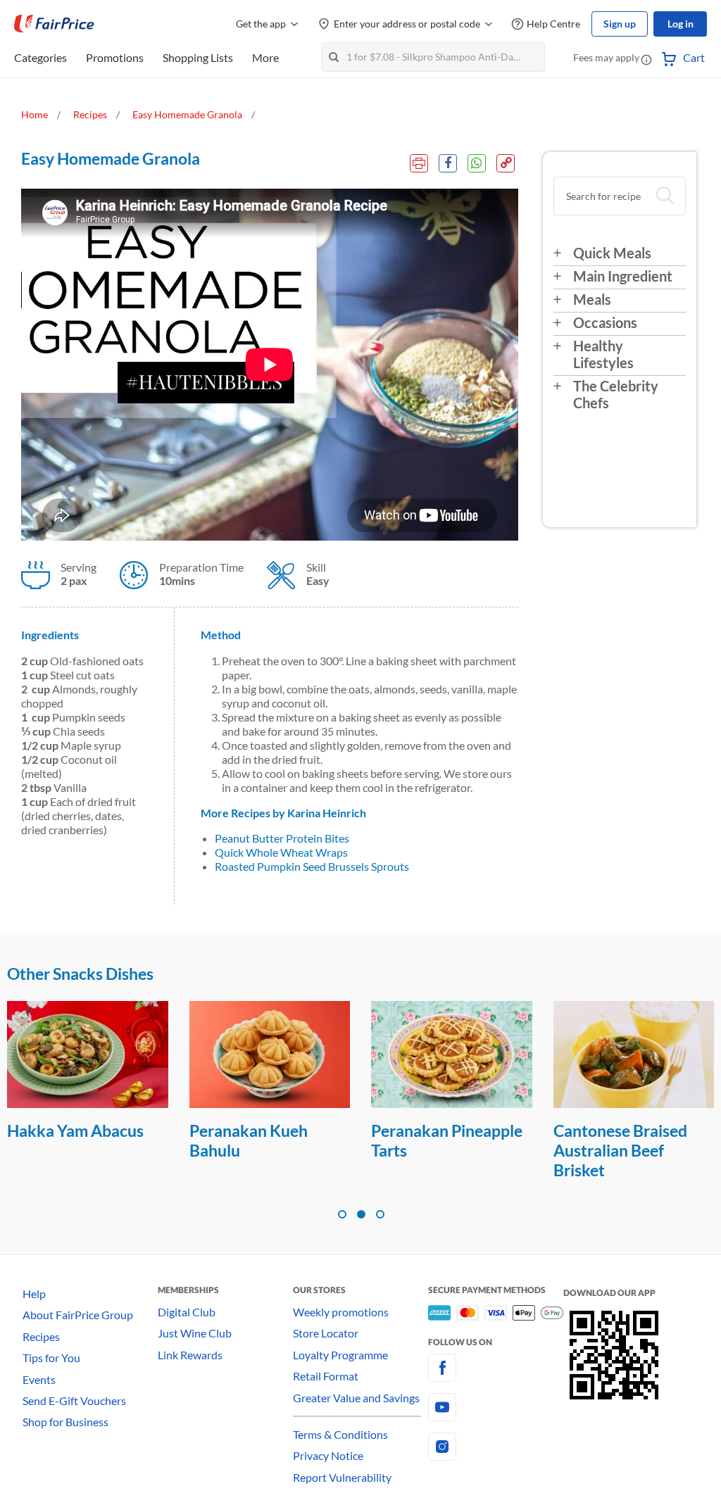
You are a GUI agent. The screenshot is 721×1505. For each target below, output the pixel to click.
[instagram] (495, 1446)
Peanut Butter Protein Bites (282, 838)
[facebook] (495, 1368)
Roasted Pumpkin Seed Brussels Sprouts (312, 866)
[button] (646, 59)
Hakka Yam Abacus (75, 1130)
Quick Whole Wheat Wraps (281, 852)
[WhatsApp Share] (477, 163)
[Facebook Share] (448, 163)
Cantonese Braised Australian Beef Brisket (620, 1150)
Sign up (619, 24)
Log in (680, 24)
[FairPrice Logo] (54, 24)
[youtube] (495, 1407)
